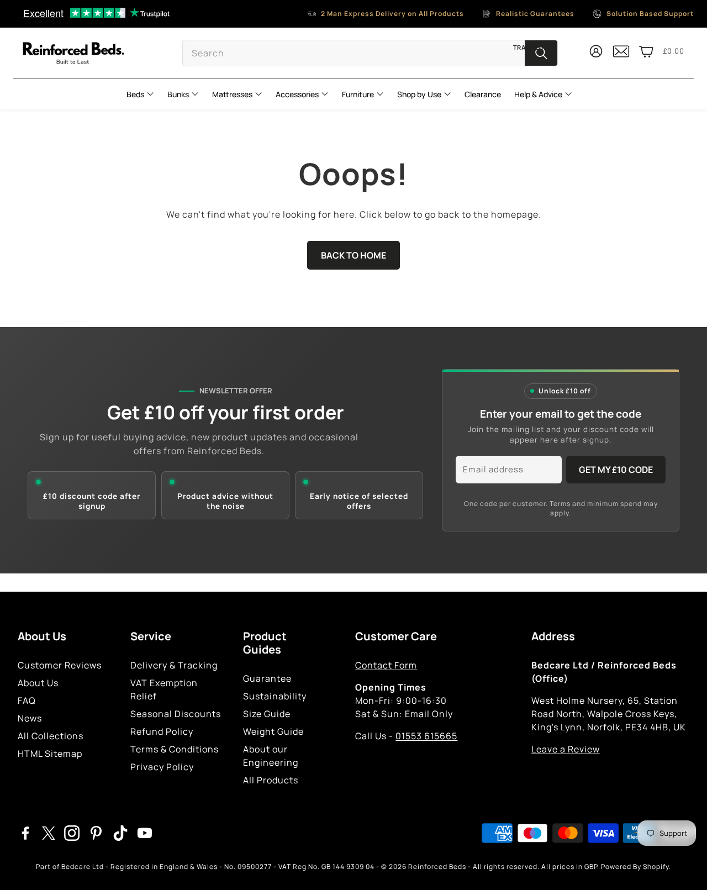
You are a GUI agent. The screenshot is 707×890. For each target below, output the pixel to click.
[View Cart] (646, 51)
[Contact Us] (621, 56)
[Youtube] (144, 833)
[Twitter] (48, 833)
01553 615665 (426, 736)
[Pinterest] (96, 833)
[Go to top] (682, 866)
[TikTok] (120, 833)
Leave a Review (565, 749)
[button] (370, 53)
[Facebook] (25, 833)
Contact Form (386, 665)
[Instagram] (72, 833)
